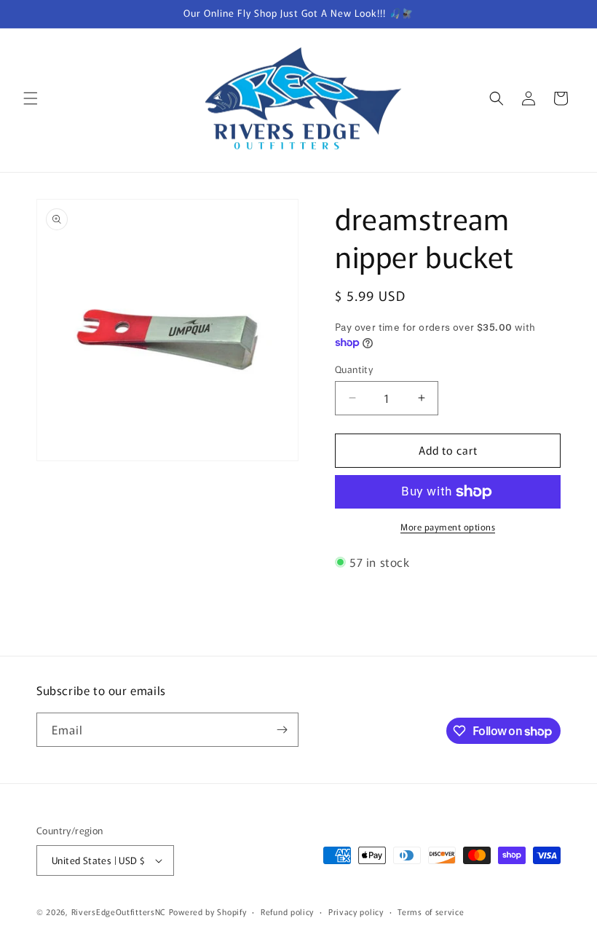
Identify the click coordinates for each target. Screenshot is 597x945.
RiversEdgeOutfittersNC (118, 911)
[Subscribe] (282, 730)
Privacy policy (356, 911)
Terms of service (431, 911)
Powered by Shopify (208, 911)
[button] (31, 98)
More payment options (447, 526)
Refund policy (287, 911)
